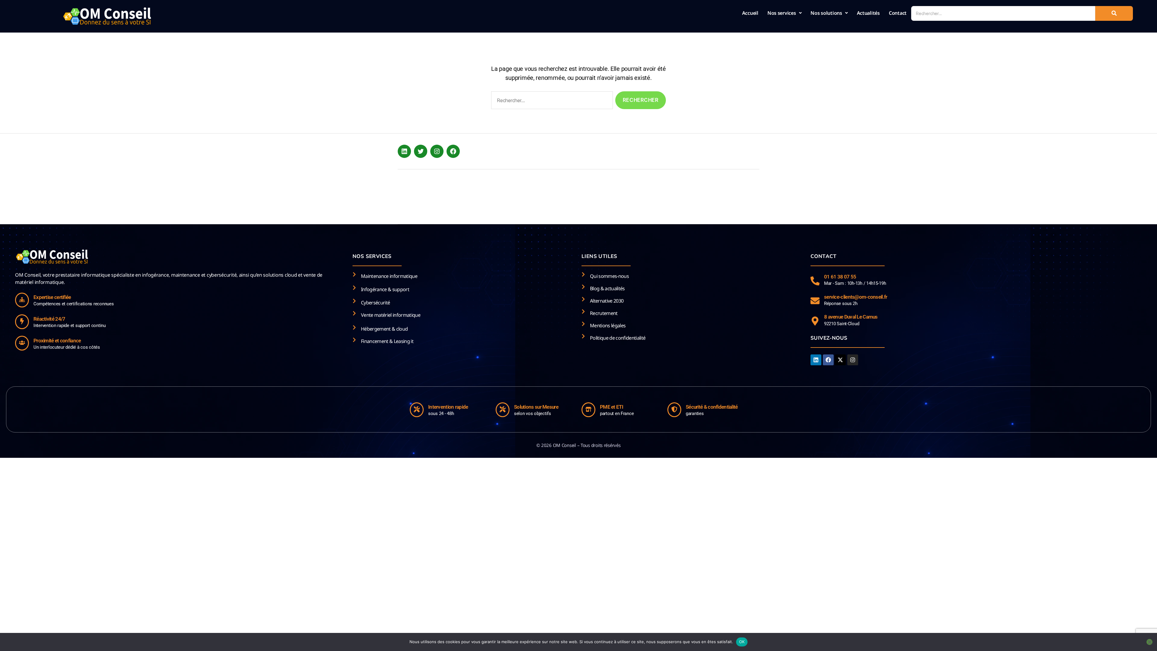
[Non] (1149, 642)
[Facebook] (453, 151)
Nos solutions (826, 13)
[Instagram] (437, 151)
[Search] (1114, 13)
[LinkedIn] (404, 151)
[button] (784, 13)
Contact (898, 13)
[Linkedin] (816, 359)
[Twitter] (420, 151)
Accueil (750, 13)
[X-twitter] (840, 359)
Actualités (868, 13)
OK (742, 641)
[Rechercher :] (551, 101)
